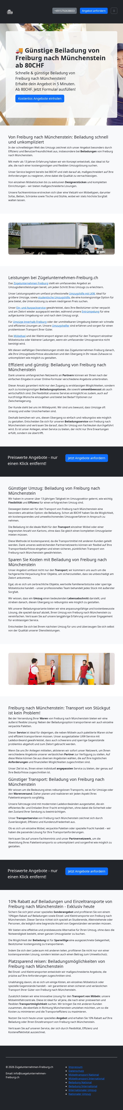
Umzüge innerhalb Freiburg (30, 322)
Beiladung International (83, 1086)
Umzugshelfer (60, 325)
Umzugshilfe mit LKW (82, 293)
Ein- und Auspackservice (31, 307)
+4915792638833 (64, 11)
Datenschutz (76, 1071)
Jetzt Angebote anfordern (86, 458)
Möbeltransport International (86, 1078)
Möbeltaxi (20, 336)
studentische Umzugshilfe (54, 297)
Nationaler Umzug (80, 1094)
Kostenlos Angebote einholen (40, 98)
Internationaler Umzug (82, 1090)
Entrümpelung (90, 311)
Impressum (75, 1067)
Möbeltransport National (84, 1074)
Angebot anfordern (94, 11)
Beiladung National (80, 1082)
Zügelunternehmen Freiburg (31, 283)
